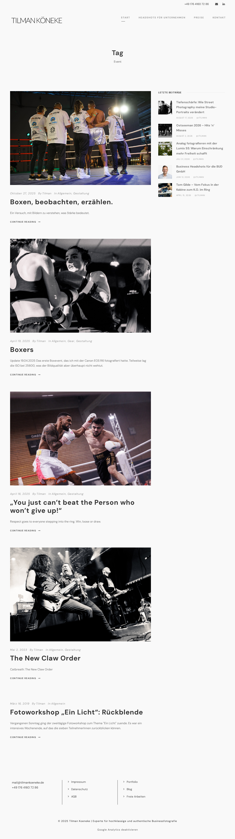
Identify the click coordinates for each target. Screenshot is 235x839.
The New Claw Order (45, 658)
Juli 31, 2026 (183, 159)
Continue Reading (23, 221)
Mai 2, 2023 (18, 650)
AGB (74, 796)
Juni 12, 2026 (183, 177)
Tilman (47, 193)
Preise (199, 17)
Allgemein (64, 193)
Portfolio (132, 782)
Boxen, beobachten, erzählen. (61, 201)
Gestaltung (81, 193)
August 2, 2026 (184, 136)
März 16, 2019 (19, 703)
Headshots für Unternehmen (162, 17)
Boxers (22, 349)
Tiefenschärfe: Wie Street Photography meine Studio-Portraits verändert (196, 107)
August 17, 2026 (184, 117)
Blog (129, 789)
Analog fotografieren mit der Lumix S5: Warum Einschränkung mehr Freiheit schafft (199, 148)
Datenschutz (79, 789)
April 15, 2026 (183, 195)
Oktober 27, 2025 (23, 193)
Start (125, 17)
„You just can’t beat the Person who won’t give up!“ (72, 506)
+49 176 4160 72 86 (25, 787)
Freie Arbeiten (136, 796)
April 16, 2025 (20, 494)
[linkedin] (224, 4)
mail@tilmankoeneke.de (28, 782)
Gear (71, 341)
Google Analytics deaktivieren (117, 829)
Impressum (78, 782)
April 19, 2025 (20, 341)
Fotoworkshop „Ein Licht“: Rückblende (76, 712)
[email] (216, 4)
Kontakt (219, 17)
